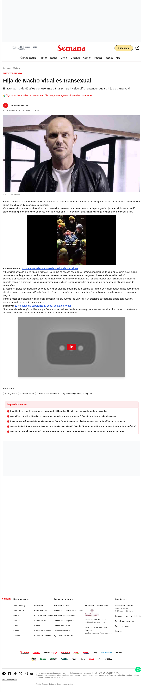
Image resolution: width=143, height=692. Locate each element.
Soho (15, 625)
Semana (6, 68)
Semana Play (19, 605)
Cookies (118, 631)
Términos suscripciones (64, 615)
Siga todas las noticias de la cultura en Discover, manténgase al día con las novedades (49, 95)
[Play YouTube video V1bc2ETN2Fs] (71, 347)
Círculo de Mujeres (42, 631)
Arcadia (16, 620)
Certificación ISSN (62, 631)
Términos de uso (61, 605)
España (88, 393)
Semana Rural (40, 620)
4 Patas (16, 636)
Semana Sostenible (42, 636)
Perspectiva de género (49, 393)
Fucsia (16, 631)
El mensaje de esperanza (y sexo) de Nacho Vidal (43, 305)
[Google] (4, 673)
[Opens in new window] (9, 673)
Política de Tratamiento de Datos (68, 610)
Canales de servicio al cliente (128, 616)
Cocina (37, 625)
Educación (38, 605)
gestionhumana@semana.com (98, 633)
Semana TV (18, 610)
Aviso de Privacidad (12, 680)
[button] (71, 347)
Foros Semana (40, 610)
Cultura (16, 68)
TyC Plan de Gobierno (63, 636)
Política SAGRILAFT (63, 625)
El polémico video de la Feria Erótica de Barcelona (50, 268)
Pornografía (10, 393)
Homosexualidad (27, 393)
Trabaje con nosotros (124, 621)
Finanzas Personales (43, 615)
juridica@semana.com (95, 622)
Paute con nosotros (123, 626)
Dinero (16, 615)
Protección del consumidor (97, 605)
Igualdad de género (72, 393)
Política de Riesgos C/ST (65, 620)
